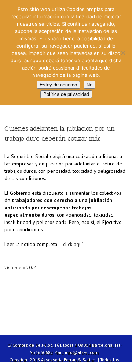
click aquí (73, 244)
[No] (122, 52)
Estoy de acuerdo (58, 84)
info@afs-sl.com (82, 352)
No (89, 84)
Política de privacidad (66, 94)
